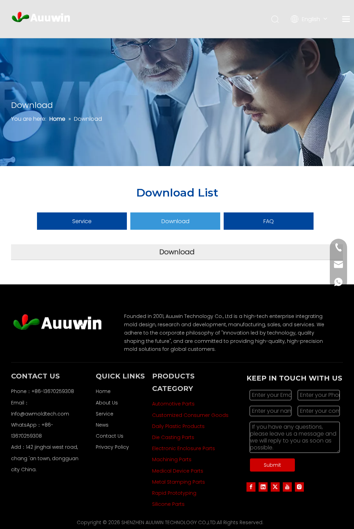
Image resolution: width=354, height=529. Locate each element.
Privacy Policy (112, 447)
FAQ (268, 221)
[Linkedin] (263, 487)
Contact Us (109, 435)
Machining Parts (172, 459)
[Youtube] (287, 487)
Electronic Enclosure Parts (183, 448)
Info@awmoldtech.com (40, 413)
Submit (272, 465)
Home (103, 391)
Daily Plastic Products (178, 426)
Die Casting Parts (173, 437)
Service (82, 221)
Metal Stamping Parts (178, 481)
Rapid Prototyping (174, 493)
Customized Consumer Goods (190, 415)
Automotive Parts (173, 403)
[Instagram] (299, 487)
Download (175, 221)
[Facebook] (250, 487)
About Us (107, 402)
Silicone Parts (168, 504)
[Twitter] (275, 487)
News (102, 424)
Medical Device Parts (177, 470)
